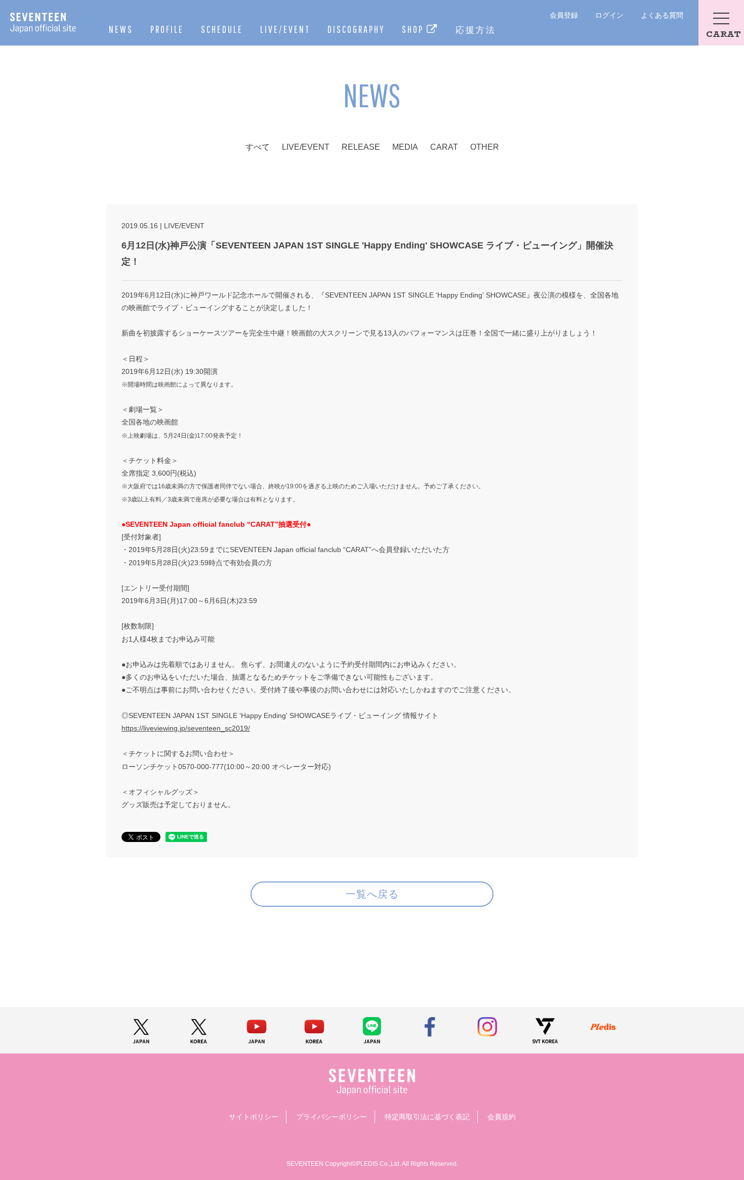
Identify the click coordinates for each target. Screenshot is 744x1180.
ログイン (609, 15)
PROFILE (167, 29)
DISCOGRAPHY (356, 29)
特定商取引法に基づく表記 (427, 1117)
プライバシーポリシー (331, 1117)
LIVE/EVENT (285, 29)
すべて (257, 147)
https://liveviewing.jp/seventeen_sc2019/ (185, 728)
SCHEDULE (222, 29)
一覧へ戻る (372, 894)
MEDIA (405, 147)
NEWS (121, 29)
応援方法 (476, 29)
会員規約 (501, 1117)
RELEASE (361, 147)
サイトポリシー (253, 1117)
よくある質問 (662, 15)
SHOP (414, 29)
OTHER (484, 147)
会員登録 (564, 15)
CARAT (444, 147)
